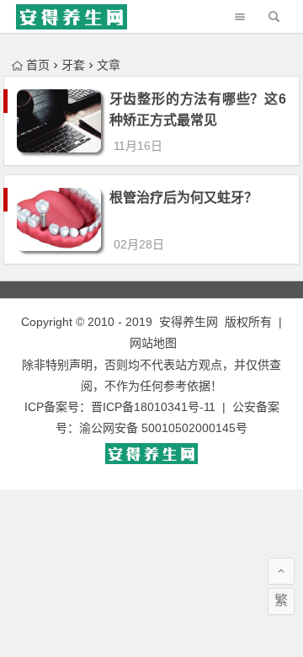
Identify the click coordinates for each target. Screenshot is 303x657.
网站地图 (153, 343)
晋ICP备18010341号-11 (153, 407)
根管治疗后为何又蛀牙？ (183, 197)
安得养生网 (188, 321)
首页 (38, 65)
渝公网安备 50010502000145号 (163, 428)
